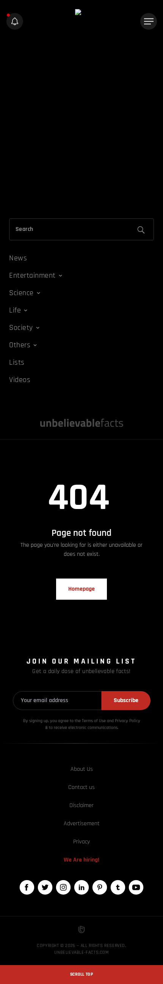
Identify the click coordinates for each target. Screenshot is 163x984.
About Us (82, 769)
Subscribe (126, 700)
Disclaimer (81, 805)
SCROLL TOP (81, 974)
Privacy (81, 842)
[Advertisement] (81, 126)
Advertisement (82, 824)
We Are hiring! (81, 860)
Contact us (81, 787)
